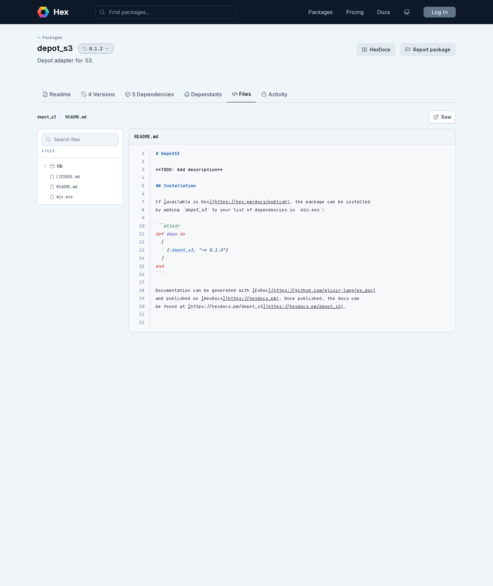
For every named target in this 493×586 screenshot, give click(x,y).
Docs (383, 12)
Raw (446, 117)
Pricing (355, 12)
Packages (320, 12)
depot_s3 (55, 48)
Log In (440, 12)
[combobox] (165, 12)
